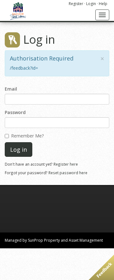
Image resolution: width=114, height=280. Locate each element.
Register (76, 3)
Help (103, 3)
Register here (66, 164)
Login (91, 3)
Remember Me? (27, 136)
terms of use (74, 272)
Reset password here (67, 172)
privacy (54, 272)
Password (15, 112)
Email (11, 89)
